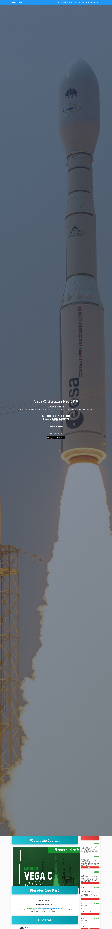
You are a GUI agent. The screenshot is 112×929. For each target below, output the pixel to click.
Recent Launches (85, 837)
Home (59, 2)
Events (75, 2)
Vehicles (87, 2)
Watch (90, 867)
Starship (70, 2)
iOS (98, 2)
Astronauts (81, 2)
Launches (64, 2)
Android (93, 2)
